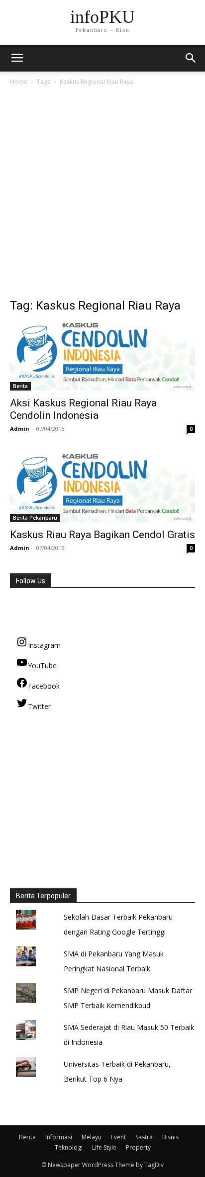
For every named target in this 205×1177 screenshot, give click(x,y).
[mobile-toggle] (17, 58)
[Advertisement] (102, 194)
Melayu (92, 1137)
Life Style (104, 1147)
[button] (191, 58)
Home (18, 82)
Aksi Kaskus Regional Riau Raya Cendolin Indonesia (83, 409)
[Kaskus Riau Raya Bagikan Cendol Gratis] (102, 488)
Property (138, 1147)
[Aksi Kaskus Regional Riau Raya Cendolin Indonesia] (102, 357)
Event (118, 1137)
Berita (20, 386)
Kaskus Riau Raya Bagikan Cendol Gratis (102, 535)
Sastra (144, 1137)
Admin (19, 428)
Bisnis (170, 1137)
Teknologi (69, 1147)
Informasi (58, 1137)
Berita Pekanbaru (35, 517)
